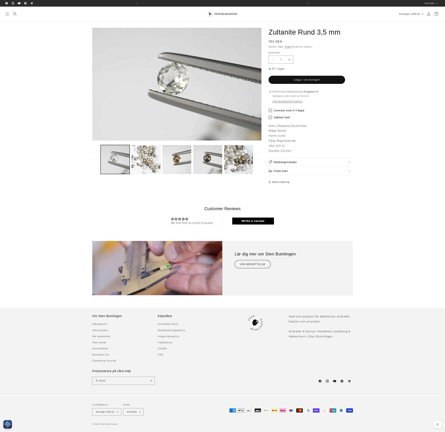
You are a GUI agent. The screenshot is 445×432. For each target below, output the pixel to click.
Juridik (162, 348)
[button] (7, 14)
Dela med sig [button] (280, 182)
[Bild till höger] (258, 159)
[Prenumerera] (151, 381)
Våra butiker (100, 330)
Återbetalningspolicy (171, 330)
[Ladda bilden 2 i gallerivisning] (145, 159)
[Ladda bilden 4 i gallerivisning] (207, 159)
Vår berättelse (101, 336)
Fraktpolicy (165, 342)
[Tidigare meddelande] (137, 3)
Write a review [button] (252, 221)
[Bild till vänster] (96, 159)
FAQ (160, 354)
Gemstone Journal (104, 360)
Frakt (288, 46)
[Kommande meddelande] (308, 3)
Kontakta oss (100, 354)
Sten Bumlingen (109, 424)
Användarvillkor (168, 324)
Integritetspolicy (169, 336)
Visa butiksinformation (287, 101)
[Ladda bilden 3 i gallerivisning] (176, 159)
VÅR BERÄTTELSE (252, 264)
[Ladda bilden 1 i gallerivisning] (115, 159)
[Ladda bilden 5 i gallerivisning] (238, 159)
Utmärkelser (100, 348)
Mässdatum (99, 324)
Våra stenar (99, 342)
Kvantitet (274, 52)
